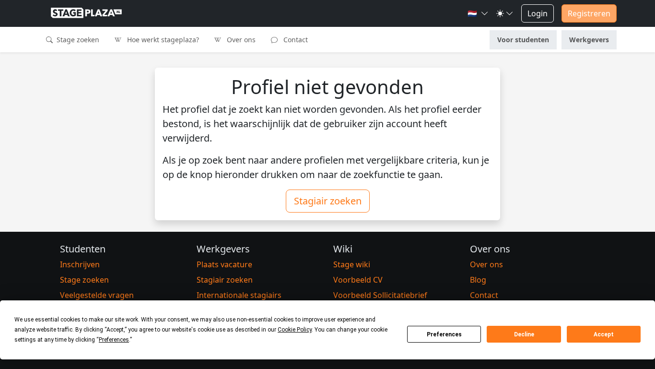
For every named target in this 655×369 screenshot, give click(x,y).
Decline (524, 334)
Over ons (240, 39)
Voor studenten (523, 39)
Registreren (589, 13)
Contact (294, 39)
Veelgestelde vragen (97, 295)
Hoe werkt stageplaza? (162, 39)
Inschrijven (80, 264)
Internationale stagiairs (239, 295)
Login (537, 13)
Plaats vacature (224, 264)
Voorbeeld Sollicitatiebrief (380, 295)
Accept (604, 334)
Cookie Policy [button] (295, 329)
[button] (478, 13)
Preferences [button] (114, 339)
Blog (478, 279)
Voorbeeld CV (358, 279)
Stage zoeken (77, 39)
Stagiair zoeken (328, 200)
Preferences (444, 334)
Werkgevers (589, 39)
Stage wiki (351, 264)
